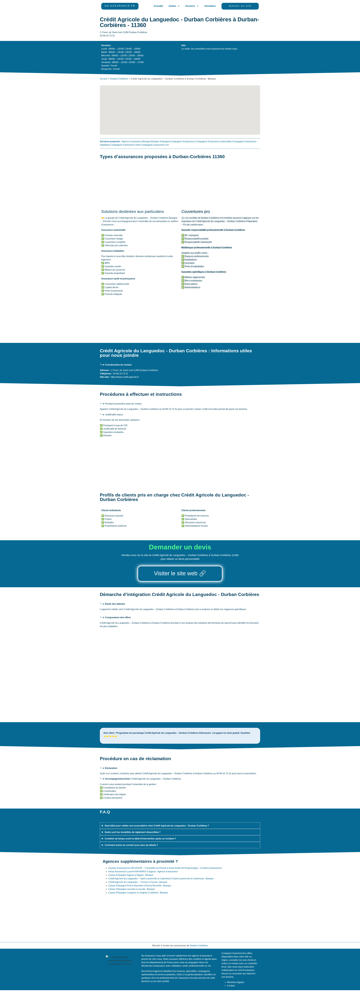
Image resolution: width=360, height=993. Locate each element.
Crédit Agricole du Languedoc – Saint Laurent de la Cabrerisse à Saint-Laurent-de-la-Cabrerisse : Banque (161, 878)
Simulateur (210, 6)
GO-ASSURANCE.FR (120, 6)
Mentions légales (235, 982)
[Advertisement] (173, 184)
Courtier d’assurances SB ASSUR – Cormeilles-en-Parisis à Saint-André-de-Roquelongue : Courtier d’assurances (165, 868)
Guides (172, 6)
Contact (231, 985)
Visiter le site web (175, 573)
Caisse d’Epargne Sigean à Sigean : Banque (130, 875)
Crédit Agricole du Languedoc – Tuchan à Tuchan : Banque (137, 882)
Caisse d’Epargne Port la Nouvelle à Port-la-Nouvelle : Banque (139, 885)
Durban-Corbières (119, 79)
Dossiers (190, 6)
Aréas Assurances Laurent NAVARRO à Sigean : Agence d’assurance (143, 871)
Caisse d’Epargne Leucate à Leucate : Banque (131, 889)
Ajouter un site (240, 6)
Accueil (103, 79)
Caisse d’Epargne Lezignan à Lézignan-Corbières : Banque (138, 892)
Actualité (158, 6)
